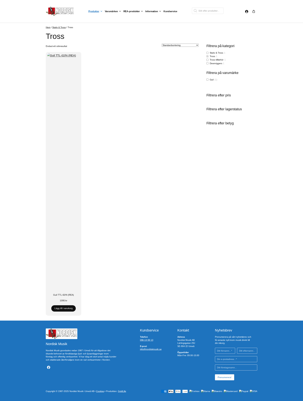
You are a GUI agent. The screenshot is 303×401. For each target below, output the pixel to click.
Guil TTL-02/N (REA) (63, 295)
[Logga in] (246, 11)
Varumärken (111, 11)
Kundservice (170, 11)
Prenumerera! (225, 377)
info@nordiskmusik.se (151, 349)
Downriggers (216, 63)
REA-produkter (131, 11)
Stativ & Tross (59, 27)
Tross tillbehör (217, 59)
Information (151, 11)
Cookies (100, 391)
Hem (48, 27)
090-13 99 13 (146, 340)
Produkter (93, 11)
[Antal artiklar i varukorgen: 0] (253, 11)
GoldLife (122, 391)
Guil (212, 79)
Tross (212, 56)
